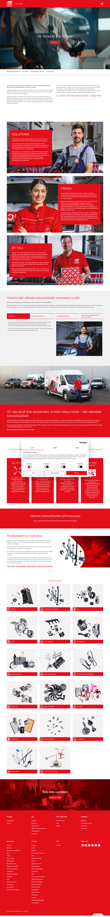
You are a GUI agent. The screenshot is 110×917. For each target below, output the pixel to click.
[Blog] (99, 845)
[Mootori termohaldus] (55, 693)
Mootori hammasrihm (12, 868)
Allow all (76, 473)
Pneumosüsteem (36, 866)
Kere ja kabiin (14, 771)
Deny (33, 473)
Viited (57, 823)
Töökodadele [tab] (11, 316)
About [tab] (77, 447)
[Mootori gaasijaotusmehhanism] (88, 660)
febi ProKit (34, 833)
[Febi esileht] (10, 4)
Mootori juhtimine (48, 641)
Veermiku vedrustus (36, 863)
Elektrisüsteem (81, 641)
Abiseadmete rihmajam (37, 879)
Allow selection (55, 473)
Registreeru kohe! (54, 797)
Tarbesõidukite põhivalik (37, 71)
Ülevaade (9, 845)
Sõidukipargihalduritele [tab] (63, 316)
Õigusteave (83, 820)
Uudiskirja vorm (35, 826)
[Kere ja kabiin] (22, 757)
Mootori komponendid (49, 674)
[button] (8, 71)
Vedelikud (79, 706)
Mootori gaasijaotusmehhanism (85, 674)
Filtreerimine (14, 739)
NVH (78, 609)
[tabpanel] (55, 339)
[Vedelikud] (88, 693)
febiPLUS (13, 609)
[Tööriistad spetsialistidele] (55, 757)
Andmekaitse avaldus (86, 823)
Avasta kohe (54, 42)
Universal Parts (35, 902)
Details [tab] (55, 447)
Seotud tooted (50, 71)
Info (33, 816)
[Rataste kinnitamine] (55, 725)
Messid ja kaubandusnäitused (39, 828)
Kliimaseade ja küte (16, 674)
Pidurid (13, 641)
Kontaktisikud (10, 820)
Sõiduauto (10, 841)
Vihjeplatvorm (84, 828)
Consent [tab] (32, 447)
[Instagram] (86, 845)
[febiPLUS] (22, 595)
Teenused (34, 823)
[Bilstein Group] (97, 915)
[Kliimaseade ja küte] (22, 660)
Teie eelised (25, 71)
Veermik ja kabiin (36, 892)
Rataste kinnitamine (49, 739)
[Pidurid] (22, 628)
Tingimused (84, 826)
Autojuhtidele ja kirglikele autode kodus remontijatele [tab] (90, 316)
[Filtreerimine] (22, 725)
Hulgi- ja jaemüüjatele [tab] (38, 316)
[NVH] (88, 595)
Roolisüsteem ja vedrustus (51, 609)
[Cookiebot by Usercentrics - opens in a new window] (80, 443)
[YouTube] (89, 845)
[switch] (46, 467)
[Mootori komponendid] (55, 660)
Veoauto (34, 841)
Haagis (33, 848)
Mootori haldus (10, 858)
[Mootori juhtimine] (55, 628)
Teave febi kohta (61, 816)
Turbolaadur (14, 706)
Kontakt (9, 816)
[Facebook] (82, 845)
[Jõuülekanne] (88, 725)
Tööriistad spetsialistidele (50, 771)
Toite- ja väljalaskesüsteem (38, 876)
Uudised (34, 820)
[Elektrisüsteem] (88, 628)
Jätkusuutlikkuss (36, 831)
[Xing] (92, 845)
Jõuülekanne (80, 739)
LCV (57, 841)
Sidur (33, 874)
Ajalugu (58, 826)
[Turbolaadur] (22, 693)
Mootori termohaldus (49, 706)
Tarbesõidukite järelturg (13, 71)
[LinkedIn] (96, 845)
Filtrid (8, 879)
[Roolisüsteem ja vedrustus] (55, 595)
